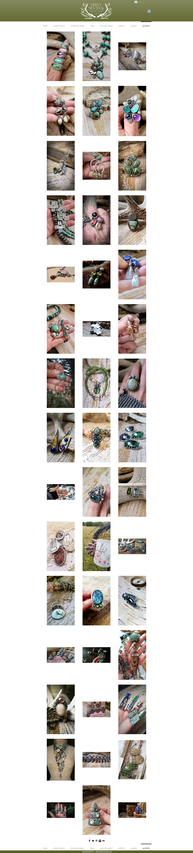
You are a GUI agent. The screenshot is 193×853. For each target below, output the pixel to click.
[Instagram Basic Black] (100, 841)
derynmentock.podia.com (103, 851)
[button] (149, 10)
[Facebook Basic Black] (89, 841)
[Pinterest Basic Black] (96, 841)
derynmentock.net (88, 851)
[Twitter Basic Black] (93, 841)
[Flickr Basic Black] (103, 841)
